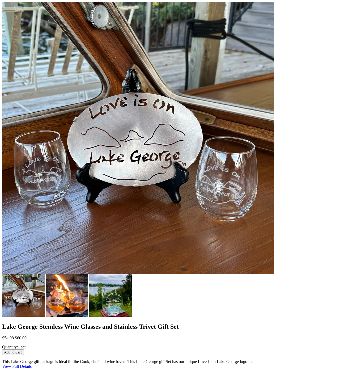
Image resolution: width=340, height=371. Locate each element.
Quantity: (10, 347)
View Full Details (17, 366)
